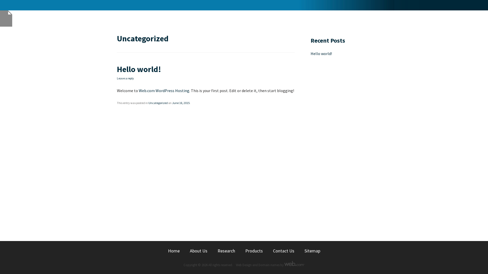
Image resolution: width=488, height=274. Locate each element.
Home (174, 251)
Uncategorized (158, 103)
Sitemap (312, 251)
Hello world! (139, 69)
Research (226, 251)
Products (254, 251)
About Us (198, 251)
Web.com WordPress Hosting (164, 90)
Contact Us (283, 251)
